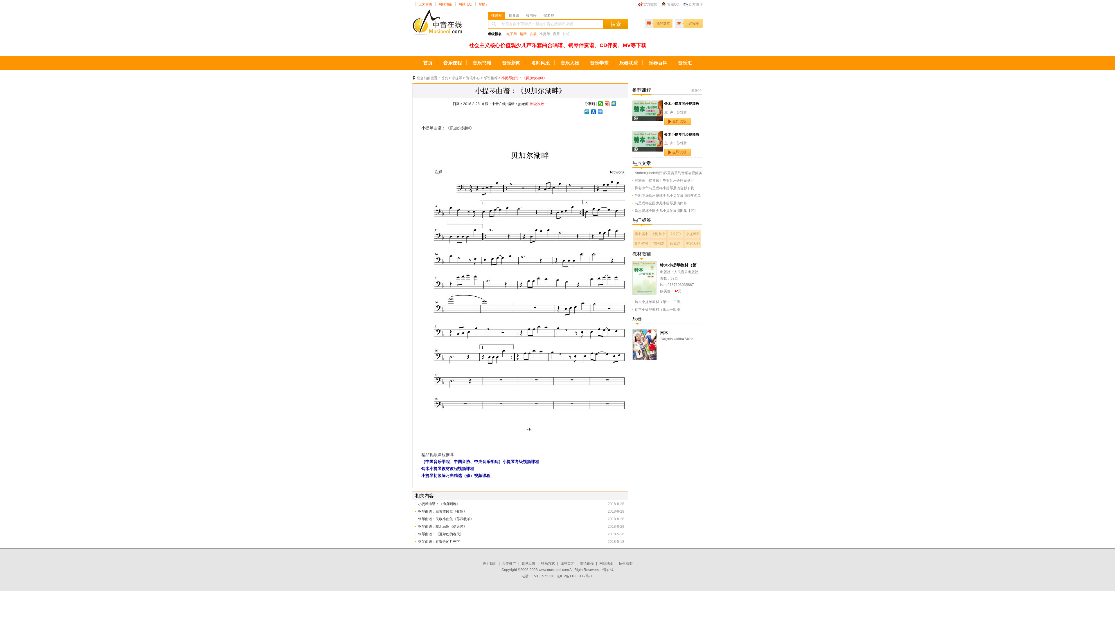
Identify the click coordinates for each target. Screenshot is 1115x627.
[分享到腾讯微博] (587, 111)
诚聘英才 (567, 563)
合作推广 (509, 563)
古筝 (533, 34)
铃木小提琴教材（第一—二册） (659, 302)
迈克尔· (675, 244)
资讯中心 (473, 78)
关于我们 (490, 563)
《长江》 (676, 234)
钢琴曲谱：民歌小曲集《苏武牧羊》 (446, 519)
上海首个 (659, 234)
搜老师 (549, 15)
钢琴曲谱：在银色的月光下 (439, 542)
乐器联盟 (628, 62)
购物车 (694, 23)
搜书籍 (531, 15)
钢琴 (523, 34)
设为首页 (425, 4)
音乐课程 (452, 62)
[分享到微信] (600, 103)
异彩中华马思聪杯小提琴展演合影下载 (664, 188)
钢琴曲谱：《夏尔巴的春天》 (440, 534)
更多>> (696, 90)
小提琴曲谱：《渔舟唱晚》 (439, 504)
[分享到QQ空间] (614, 103)
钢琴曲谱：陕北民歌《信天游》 (442, 527)
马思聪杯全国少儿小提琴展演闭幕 (661, 203)
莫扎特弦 (641, 244)
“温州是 (658, 244)
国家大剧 (693, 244)
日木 (664, 332)
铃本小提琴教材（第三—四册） (659, 309)
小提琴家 (693, 234)
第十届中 (641, 234)
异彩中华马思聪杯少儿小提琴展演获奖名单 (668, 196)
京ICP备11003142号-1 (574, 576)
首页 (428, 62)
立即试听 (679, 121)
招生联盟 (626, 563)
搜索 (616, 24)
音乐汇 (685, 62)
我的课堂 (663, 23)
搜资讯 (514, 15)
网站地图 (445, 4)
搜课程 (496, 15)
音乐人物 (570, 62)
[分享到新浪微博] (607, 103)
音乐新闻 (511, 62)
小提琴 (457, 78)
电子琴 (511, 34)
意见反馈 (528, 563)
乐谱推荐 (491, 78)
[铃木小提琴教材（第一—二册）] (644, 264)
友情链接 (587, 563)
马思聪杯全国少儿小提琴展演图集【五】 (666, 211)
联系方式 (548, 563)
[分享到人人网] (593, 111)
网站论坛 (465, 4)
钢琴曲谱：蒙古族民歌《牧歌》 (442, 511)
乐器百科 (658, 62)
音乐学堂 (599, 62)
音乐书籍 (482, 62)
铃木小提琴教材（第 (678, 265)
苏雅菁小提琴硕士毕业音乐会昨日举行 (664, 181)
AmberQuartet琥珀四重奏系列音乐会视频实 (668, 173)
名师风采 (540, 62)
